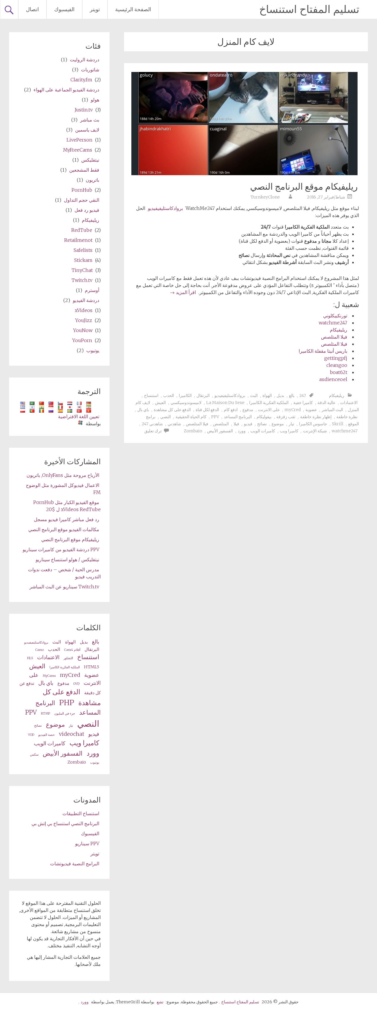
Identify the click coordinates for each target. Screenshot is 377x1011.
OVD (76, 684)
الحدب (168, 395)
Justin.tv (84, 110)
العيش (160, 402)
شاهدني (174, 423)
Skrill (337, 423)
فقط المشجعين (84, 170)
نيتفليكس (90, 160)
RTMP (45, 713)
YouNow (82, 330)
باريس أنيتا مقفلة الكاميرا (323, 351)
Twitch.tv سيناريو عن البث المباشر (64, 587)
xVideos (83, 310)
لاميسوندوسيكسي (186, 402)
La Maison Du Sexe (225, 402)
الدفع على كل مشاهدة (172, 409)
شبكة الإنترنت (315, 431)
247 (302, 395)
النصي (165, 416)
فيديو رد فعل (87, 210)
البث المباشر (332, 409)
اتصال (32, 9)
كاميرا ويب (289, 431)
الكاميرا (185, 395)
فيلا (236, 423)
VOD (31, 735)
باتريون (92, 180)
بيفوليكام (264, 416)
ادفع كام (231, 409)
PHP (66, 702)
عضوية (311, 409)
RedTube (81, 230)
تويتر (95, 9)
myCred (293, 409)
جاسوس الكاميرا (313, 423)
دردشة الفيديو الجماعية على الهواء (66, 90)
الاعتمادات (349, 402)
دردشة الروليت (84, 60)
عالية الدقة (326, 402)
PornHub (82, 190)
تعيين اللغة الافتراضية (78, 416)
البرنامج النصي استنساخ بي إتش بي (65, 823)
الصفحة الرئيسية (133, 9)
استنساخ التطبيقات (80, 813)
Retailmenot (78, 240)
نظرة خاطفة (347, 416)
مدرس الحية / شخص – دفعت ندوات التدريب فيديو (64, 573)
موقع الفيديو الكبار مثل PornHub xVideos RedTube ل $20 (67, 505)
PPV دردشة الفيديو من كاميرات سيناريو (61, 549)
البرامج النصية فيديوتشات (74, 863)
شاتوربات (90, 70)
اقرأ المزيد (183, 292)
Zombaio (193, 431)
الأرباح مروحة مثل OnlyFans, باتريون (63, 475)
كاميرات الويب (262, 431)
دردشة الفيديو (86, 300)
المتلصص (221, 423)
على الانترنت (269, 409)
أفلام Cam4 (72, 650)
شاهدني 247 (152, 423)
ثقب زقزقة (285, 416)
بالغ (292, 395)
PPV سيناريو (87, 843)
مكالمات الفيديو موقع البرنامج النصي (63, 529)
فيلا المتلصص (334, 337)
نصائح (262, 423)
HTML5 (91, 666)
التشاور (68, 658)
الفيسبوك (64, 9)
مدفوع (247, 409)
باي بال (143, 409)
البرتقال (203, 395)
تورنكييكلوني (335, 316)
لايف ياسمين (87, 130)
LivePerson (79, 140)
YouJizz (83, 320)
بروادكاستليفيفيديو (165, 208)
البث (254, 395)
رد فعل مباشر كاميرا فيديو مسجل (66, 519)
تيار (291, 423)
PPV (215, 416)
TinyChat (82, 270)
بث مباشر (89, 120)
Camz (39, 650)
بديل (280, 395)
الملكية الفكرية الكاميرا (269, 402)
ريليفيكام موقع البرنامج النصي (304, 186)
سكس (34, 754)
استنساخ (151, 395)
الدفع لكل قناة (207, 409)
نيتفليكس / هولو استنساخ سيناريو (67, 559)
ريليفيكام (338, 330)
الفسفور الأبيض (220, 431)
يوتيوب (92, 350)
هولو (95, 100)
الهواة (267, 395)
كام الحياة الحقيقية (191, 416)
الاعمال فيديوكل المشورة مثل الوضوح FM (63, 488)
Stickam (83, 260)
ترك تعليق (153, 431)
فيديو (248, 423)
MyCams (49, 676)
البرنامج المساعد (238, 416)
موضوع (278, 423)
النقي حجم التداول (81, 200)
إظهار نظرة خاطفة (316, 416)
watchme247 (333, 323)
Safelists (83, 250)
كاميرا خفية (303, 402)
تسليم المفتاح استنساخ (309, 9)
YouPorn (82, 340)
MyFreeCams (77, 150)
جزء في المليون (64, 713)
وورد (242, 431)
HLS (30, 658)
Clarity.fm (81, 80)
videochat (71, 734)
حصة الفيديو (46, 735)
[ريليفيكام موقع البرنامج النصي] (244, 173)
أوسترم (92, 290)
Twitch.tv (82, 280)
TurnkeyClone (265, 197)
